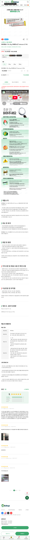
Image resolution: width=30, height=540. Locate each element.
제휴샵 (6, 5)
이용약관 (20, 509)
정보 (14, 5)
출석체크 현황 (7, 1)
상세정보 (6, 82)
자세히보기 (4, 57)
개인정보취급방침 (11, 509)
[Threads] (8, 513)
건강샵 (2, 5)
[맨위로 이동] (27, 498)
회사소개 (3, 509)
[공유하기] (23, 39)
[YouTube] (11, 513)
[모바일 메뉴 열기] (2, 2)
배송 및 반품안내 (15, 82)
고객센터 (27, 509)
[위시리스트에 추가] (27, 39)
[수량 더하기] (28, 71)
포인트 (10, 5)
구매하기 (22, 533)
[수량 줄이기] (22, 71)
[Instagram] (5, 513)
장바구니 (8, 533)
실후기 (17, 5)
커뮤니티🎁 (26, 5)
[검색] (28, 2)
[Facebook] (2, 513)
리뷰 (23, 82)
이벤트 (21, 5)
